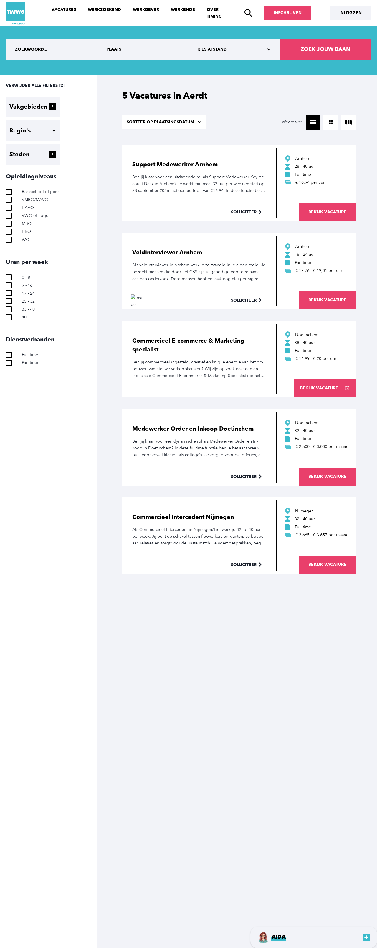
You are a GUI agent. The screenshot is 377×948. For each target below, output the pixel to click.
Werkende (183, 9)
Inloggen (350, 13)
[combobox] (142, 49)
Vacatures (64, 9)
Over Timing (214, 13)
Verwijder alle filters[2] (35, 85)
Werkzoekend (104, 9)
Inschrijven (288, 13)
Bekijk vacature (327, 212)
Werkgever (146, 9)
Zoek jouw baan (325, 49)
